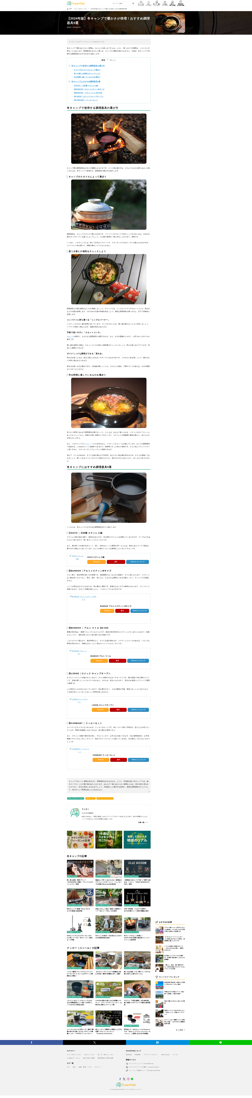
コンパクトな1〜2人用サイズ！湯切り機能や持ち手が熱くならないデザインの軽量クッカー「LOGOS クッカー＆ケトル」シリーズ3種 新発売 (80, 1032)
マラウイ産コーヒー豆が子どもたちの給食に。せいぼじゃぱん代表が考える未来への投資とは (174, 929)
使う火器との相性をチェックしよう (87, 73)
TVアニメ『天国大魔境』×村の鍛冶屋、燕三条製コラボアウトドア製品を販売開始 (137, 1002)
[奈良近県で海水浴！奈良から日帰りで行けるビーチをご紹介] (159, 981)
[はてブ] (157, 1042)
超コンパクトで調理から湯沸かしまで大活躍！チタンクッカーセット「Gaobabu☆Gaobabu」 (108, 1031)
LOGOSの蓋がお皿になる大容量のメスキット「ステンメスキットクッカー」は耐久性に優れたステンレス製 (108, 1002)
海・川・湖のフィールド (106, 1054)
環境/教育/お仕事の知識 (105, 1058)
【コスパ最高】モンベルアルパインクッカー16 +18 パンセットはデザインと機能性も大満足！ (80, 974)
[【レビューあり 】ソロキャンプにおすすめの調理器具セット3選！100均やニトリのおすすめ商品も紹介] (80, 981)
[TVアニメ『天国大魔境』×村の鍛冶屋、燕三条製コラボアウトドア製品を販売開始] (137, 981)
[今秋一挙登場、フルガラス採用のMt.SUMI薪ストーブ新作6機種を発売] (137, 890)
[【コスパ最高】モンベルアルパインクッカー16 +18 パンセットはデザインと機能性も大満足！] (80, 952)
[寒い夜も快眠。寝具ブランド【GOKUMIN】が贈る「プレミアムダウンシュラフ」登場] (80, 861)
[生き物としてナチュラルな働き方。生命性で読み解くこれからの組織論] (159, 954)
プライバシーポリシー (151, 1054)
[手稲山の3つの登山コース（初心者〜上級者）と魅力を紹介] (159, 991)
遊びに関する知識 (89, 1058)
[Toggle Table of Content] (111, 60)
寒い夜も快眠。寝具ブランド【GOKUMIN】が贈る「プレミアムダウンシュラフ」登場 (80, 882)
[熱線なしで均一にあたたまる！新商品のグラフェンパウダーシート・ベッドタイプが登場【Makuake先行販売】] (108, 861)
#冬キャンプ (90, 798)
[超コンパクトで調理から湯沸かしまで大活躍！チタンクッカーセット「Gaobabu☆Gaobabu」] (108, 1010)
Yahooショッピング (138, 561)
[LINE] (220, 1042)
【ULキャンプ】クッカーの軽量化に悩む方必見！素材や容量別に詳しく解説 (108, 973)
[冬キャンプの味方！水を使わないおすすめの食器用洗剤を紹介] (108, 916)
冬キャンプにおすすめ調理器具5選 (85, 82)
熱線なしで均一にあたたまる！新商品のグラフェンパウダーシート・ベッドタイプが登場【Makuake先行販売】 (108, 882)
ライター (176, 1054)
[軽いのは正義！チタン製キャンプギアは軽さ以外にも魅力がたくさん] (137, 952)
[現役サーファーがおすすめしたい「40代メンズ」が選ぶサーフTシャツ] (159, 1009)
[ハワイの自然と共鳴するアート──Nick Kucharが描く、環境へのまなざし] (159, 945)
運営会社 (129, 1054)
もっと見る (179, 1030)
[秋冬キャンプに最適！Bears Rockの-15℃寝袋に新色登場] (80, 890)
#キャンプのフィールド (75, 798)
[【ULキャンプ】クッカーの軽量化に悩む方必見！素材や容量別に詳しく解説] (108, 952)
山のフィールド (72, 876)
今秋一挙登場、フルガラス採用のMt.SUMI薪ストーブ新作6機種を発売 (136, 910)
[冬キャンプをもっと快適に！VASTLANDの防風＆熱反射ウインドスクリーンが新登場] (137, 916)
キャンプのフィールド (103, 876)
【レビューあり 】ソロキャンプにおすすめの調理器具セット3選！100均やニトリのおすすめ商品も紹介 (79, 1002)
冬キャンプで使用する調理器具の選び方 (88, 66)
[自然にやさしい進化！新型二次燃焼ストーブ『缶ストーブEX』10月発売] (108, 890)
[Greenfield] (76, 2)
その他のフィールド (74, 932)
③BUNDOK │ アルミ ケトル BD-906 (88, 93)
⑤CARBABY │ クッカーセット (86, 100)
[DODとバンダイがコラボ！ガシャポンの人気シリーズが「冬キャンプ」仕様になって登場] (80, 916)
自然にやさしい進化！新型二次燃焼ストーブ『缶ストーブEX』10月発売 (108, 910)
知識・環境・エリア (85, 1067)
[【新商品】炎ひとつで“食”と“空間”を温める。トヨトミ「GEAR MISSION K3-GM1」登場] (137, 861)
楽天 (116, 561)
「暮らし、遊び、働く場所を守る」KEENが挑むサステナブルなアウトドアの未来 (174, 966)
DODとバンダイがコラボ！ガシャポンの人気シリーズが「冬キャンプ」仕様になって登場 (80, 938)
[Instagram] (128, 1078)
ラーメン (86, 444)
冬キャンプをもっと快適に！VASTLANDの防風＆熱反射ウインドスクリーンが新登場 (137, 938)
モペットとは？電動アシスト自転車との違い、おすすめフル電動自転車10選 (174, 1021)
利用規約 (138, 1054)
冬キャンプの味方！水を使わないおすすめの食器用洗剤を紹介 (108, 936)
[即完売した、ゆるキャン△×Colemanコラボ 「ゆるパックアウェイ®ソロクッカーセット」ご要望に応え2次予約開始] (137, 1010)
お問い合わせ (165, 1054)
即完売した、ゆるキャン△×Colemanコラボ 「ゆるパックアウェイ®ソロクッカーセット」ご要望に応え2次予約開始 (137, 1031)
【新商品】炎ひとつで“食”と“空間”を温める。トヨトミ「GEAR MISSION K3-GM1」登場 (137, 882)
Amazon (96, 561)
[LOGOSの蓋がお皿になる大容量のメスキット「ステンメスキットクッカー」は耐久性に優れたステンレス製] (108, 981)
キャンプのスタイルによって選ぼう (87, 70)
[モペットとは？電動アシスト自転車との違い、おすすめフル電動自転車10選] (159, 1019)
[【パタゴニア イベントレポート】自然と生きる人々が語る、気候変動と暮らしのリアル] (159, 936)
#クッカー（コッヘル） (105, 798)
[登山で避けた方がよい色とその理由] (159, 1000)
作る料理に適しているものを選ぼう (87, 77)
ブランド (98, 1067)
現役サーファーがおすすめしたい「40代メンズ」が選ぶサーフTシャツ (174, 1012)
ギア (68, 1067)
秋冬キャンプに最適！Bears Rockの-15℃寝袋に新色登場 (78, 910)
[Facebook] (31, 1042)
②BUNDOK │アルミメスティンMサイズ (89, 89)
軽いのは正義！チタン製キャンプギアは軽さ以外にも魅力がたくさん (137, 973)
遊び (74, 1067)
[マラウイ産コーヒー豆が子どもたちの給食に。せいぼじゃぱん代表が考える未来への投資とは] (159, 926)
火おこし (70, 336)
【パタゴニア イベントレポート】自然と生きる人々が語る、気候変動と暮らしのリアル (174, 938)
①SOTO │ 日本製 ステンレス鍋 (86, 85)
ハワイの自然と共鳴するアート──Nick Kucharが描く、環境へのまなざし (174, 948)
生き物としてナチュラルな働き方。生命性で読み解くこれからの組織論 (174, 957)
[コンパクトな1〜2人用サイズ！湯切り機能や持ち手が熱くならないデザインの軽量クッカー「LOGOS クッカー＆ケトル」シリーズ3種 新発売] (80, 1010)
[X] (94, 1042)
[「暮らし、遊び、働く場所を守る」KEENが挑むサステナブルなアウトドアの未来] (159, 964)
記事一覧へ (142, 822)
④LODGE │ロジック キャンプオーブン (89, 96)
